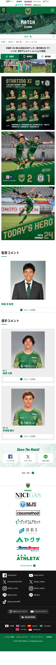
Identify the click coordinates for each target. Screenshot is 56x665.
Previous (2, 66)
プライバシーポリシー (37, 637)
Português (47, 626)
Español (34, 626)
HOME (3, 42)
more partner (26, 565)
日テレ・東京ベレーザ (4, 10)
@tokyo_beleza (39, 581)
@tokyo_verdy (12, 588)
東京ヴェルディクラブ (20, 611)
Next (54, 66)
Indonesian (36, 629)
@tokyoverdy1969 (13, 601)
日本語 (12, 626)
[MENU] (52, 10)
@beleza (37, 595)
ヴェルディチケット (41, 611)
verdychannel (38, 575)
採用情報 (49, 637)
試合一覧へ (26, 473)
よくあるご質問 (9, 637)
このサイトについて (22, 637)
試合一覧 (19, 42)
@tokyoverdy (12, 595)
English (23, 626)
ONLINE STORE (30, 617)
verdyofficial (11, 575)
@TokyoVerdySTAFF (14, 581)
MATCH (10, 42)
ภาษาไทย (23, 629)
